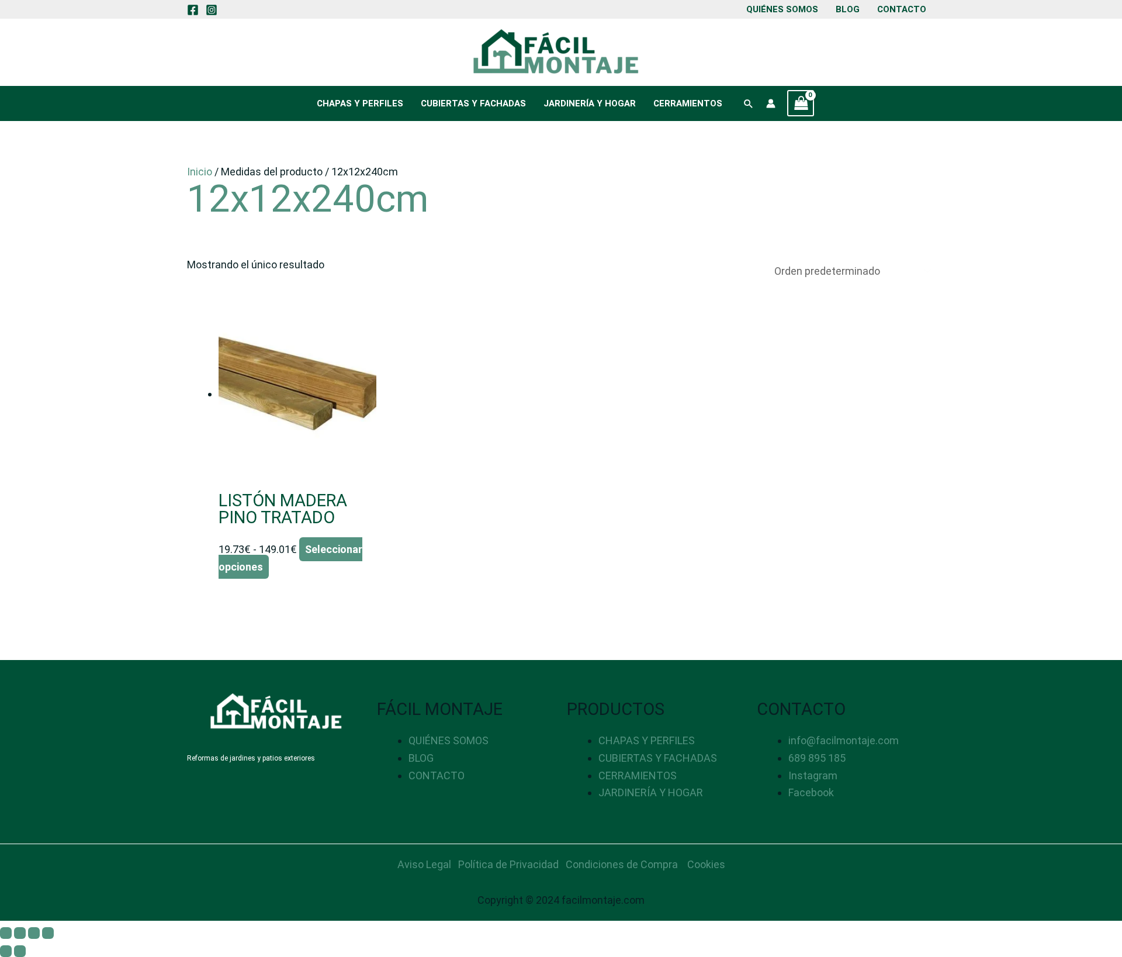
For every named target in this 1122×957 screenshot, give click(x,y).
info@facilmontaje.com (843, 740)
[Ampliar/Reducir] (6, 933)
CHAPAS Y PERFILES (360, 103)
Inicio (199, 171)
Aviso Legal (424, 864)
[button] (748, 103)
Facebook (811, 792)
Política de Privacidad (508, 864)
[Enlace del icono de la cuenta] (770, 103)
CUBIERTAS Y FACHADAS (473, 103)
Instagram (812, 775)
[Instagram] (211, 10)
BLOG (848, 9)
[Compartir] (34, 933)
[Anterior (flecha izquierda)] (6, 951)
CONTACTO (901, 9)
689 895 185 (817, 758)
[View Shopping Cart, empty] (800, 103)
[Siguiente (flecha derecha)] (20, 951)
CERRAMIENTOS (687, 103)
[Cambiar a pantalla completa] (20, 933)
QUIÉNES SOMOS (782, 9)
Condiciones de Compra (622, 864)
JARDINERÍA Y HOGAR (589, 103)
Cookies (706, 864)
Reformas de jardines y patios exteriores (251, 758)
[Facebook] (193, 10)
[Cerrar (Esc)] (48, 933)
